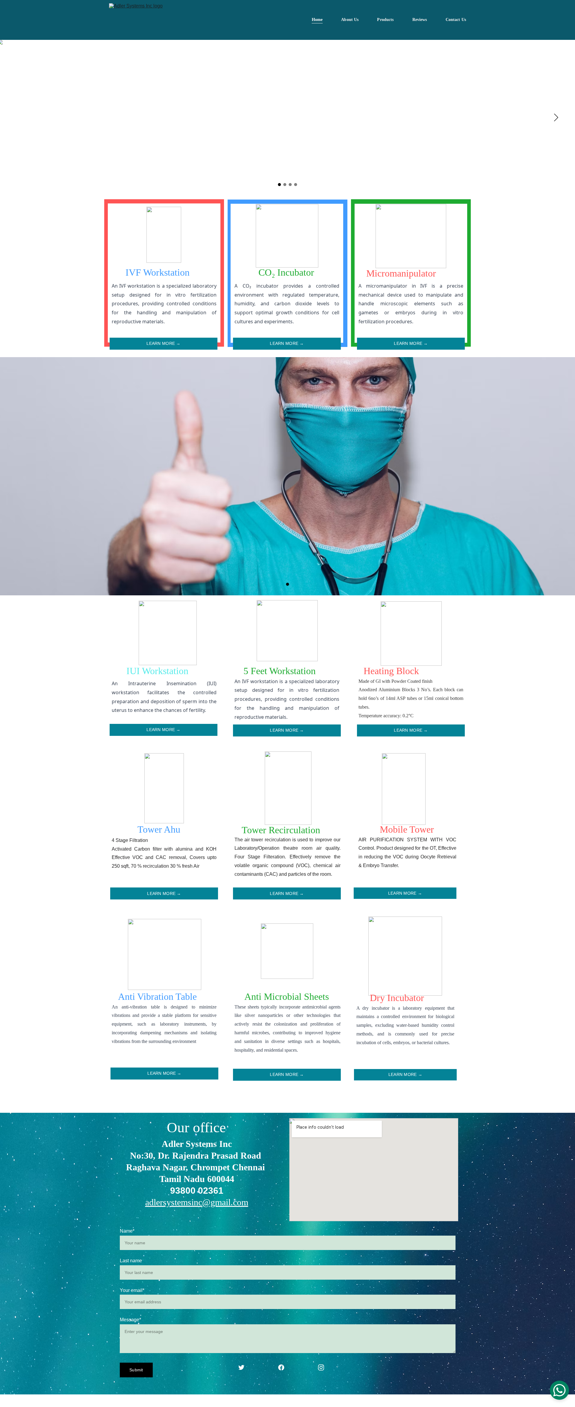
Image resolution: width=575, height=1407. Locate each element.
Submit (136, 1369)
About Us (349, 19)
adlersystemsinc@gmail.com (196, 1202)
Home (317, 19)
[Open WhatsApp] (559, 1390)
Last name (131, 1260)
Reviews (419, 19)
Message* (130, 1319)
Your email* (132, 1290)
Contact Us (456, 19)
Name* (127, 1231)
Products (385, 19)
